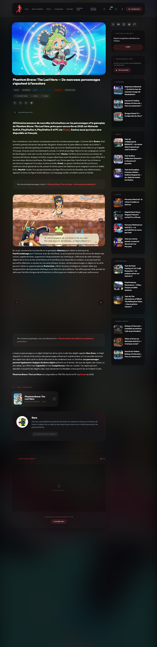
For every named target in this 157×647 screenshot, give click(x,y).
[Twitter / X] (113, 24)
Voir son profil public (46, 434)
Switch (59, 90)
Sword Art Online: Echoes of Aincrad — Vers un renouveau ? (133, 103)
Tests (48, 9)
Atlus (118, 194)
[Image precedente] (16, 220)
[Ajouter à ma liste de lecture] (15, 112)
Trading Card (79, 9)
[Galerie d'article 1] (59, 220)
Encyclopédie (37, 9)
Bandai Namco (122, 321)
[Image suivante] (100, 220)
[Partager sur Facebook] (15, 103)
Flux (27, 9)
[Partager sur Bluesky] (31, 103)
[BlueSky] (129, 24)
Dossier (70, 9)
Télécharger (123, 70)
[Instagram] (124, 24)
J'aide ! (128, 47)
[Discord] (118, 24)
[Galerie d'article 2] (59, 302)
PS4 (43, 90)
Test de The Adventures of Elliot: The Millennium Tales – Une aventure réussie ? (133, 301)
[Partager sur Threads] (26, 103)
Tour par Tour (70, 90)
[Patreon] (134, 24)
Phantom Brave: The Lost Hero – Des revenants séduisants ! (71, 184)
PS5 (51, 90)
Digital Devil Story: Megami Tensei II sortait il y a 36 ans (133, 214)
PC (36, 90)
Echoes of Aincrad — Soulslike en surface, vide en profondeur (133, 328)
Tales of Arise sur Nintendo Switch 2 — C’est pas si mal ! (133, 341)
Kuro (35, 96)
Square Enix (121, 261)
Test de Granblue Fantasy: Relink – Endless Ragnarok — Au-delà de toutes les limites (133, 175)
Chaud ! (16, 90)
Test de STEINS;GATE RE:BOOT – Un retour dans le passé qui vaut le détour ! (133, 144)
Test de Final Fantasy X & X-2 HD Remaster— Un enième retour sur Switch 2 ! (133, 271)
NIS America (26, 90)
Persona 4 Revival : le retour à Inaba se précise (133, 202)
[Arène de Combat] (122, 9)
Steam (66, 129)
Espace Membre (93, 9)
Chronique (59, 9)
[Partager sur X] (20, 103)
